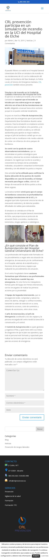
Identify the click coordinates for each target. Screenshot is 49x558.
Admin (10, 40)
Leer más (45, 556)
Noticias (29, 40)
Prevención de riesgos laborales (17, 447)
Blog (6, 440)
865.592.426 (24, 2)
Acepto (36, 556)
